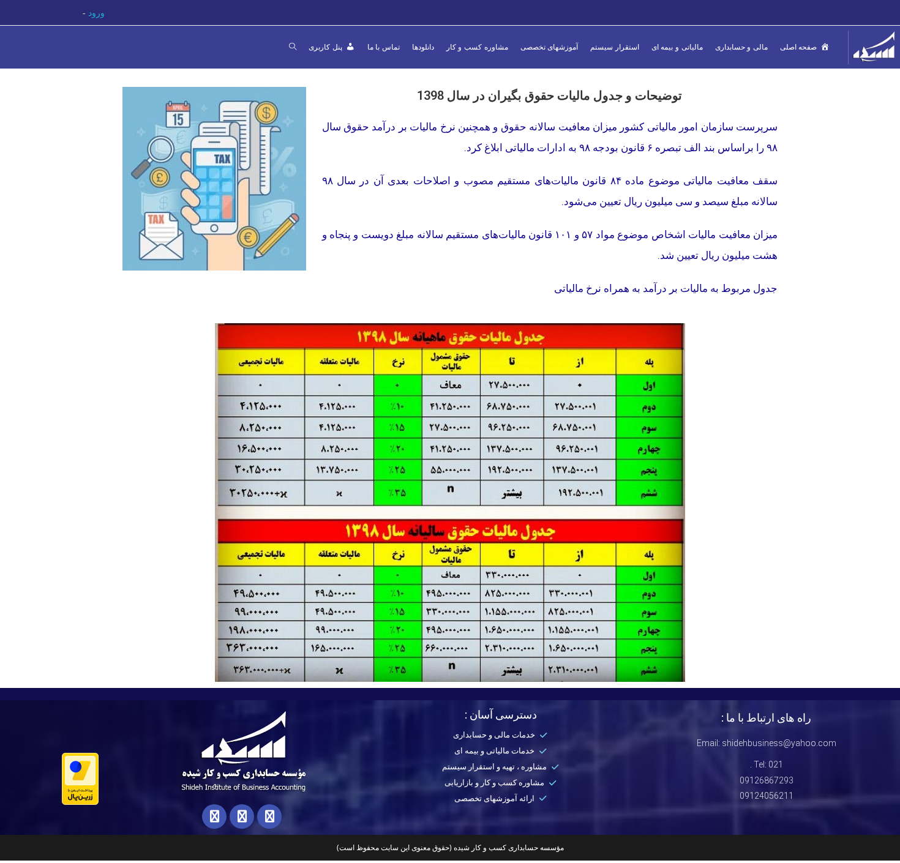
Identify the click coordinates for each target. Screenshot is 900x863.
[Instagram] (214, 816)
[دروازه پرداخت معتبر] (80, 777)
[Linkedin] (269, 816)
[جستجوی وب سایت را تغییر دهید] (292, 47)
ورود (96, 12)
